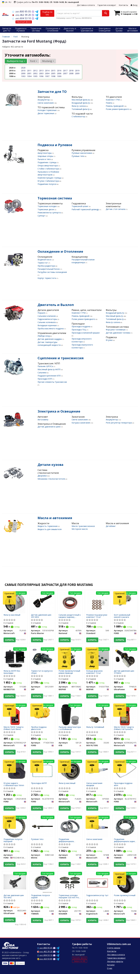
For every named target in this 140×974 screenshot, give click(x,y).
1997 (47, 76)
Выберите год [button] (15, 61)
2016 (59, 70)
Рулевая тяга (37, 839)
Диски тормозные (46, 113)
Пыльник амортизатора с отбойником (70, 728)
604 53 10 (23, 18)
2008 (71, 73)
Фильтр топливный (95, 727)
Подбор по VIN (47, 13)
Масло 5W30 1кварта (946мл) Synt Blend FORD (13, 728)
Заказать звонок (79, 958)
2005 (53, 73)
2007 (65, 73)
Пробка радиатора (47, 266)
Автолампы (43, 419)
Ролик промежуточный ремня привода (69, 672)
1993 (23, 76)
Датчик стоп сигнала (116, 209)
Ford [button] (33, 61)
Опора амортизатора (48, 165)
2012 (35, 70)
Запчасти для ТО (52, 91)
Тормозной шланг (80, 206)
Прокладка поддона (81, 326)
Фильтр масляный (12, 615)
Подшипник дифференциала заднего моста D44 (68, 840)
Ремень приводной (115, 106)
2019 (77, 70)
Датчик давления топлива (118, 332)
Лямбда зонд (44, 336)
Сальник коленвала (47, 322)
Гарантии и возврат (116, 958)
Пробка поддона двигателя (38, 728)
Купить (9, 639)
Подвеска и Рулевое (55, 145)
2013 (41, 70)
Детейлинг (111, 526)
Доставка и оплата (86, 5)
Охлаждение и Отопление (60, 251)
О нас (109, 968)
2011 (29, 70)
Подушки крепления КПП (49, 375)
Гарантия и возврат (106, 5)
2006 (59, 73)
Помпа (109, 103)
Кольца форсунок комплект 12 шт (94, 672)
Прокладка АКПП (39, 783)
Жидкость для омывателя (50, 529)
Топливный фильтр (81, 109)
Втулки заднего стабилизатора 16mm (14, 784)
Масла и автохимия (55, 518)
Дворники (42, 475)
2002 (35, 73)
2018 (71, 70)
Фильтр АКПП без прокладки (12, 672)
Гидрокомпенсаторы (47, 319)
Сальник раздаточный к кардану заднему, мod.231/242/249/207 (70, 616)
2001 (29, 73)
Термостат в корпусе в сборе (41, 672)
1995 (35, 76)
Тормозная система (55, 198)
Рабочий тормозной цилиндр (85, 209)
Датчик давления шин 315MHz (124, 672)
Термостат (43, 262)
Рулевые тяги (78, 156)
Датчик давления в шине (49, 426)
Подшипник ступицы (47, 162)
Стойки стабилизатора (49, 168)
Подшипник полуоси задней (40, 896)
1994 (29, 76)
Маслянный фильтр (81, 99)
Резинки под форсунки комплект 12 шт (96, 616)
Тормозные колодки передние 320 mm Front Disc (70, 896)
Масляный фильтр (114, 316)
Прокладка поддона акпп (123, 784)
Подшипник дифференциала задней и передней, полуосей (125, 840)
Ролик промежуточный (124, 895)
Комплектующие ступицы (50, 177)
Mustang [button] (47, 61)
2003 (41, 73)
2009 (77, 73)
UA (5, 2)
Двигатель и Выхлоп (56, 304)
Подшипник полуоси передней (13, 840)
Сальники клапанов (47, 316)
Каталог (111, 965)
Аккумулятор (44, 99)
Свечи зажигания (46, 103)
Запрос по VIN (79, 961)
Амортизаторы (45, 153)
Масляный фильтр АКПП (49, 369)
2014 (47, 70)
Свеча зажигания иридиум (94, 784)
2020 (23, 67)
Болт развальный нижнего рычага (122, 616)
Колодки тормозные (47, 110)
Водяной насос (45, 259)
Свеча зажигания (94, 839)
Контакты (123, 5)
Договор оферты (115, 961)
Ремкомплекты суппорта (49, 212)
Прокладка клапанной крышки (86, 332)
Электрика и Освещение (59, 411)
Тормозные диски (46, 209)
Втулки (109, 340)
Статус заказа (113, 947)
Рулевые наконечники (82, 153)
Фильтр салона (79, 106)
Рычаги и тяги (44, 159)
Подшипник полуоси (47, 184)
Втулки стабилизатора (48, 181)
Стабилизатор (79, 116)
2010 (23, 70)
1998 (53, 76)
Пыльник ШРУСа (45, 366)
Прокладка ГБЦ (79, 329)
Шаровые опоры (46, 156)
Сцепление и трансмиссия (61, 358)
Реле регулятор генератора (119, 422)
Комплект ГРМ (113, 99)
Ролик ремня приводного (118, 109)
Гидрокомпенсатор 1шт (97, 895)
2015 (53, 70)
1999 (59, 76)
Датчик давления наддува (50, 339)
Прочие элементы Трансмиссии (52, 382)
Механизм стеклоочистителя (51, 479)
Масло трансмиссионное (83, 526)
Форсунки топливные (116, 329)
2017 (65, 70)
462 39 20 (23, 14)
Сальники (42, 372)
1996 (41, 76)
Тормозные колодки (47, 206)
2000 (23, 73)
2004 (47, 73)
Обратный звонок (23, 22)
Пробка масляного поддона (51, 328)
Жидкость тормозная (48, 526)
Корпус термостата (47, 278)
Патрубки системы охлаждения (52, 272)
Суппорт (42, 215)
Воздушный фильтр (81, 103)
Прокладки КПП (45, 378)
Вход (134, 5)
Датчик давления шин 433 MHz (41, 616)
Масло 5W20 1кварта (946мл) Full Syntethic (124, 728)
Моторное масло (80, 529)
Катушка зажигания (81, 422)
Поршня (42, 313)
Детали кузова (50, 464)
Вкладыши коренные (47, 325)
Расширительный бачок (49, 269)
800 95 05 (23, 11)
